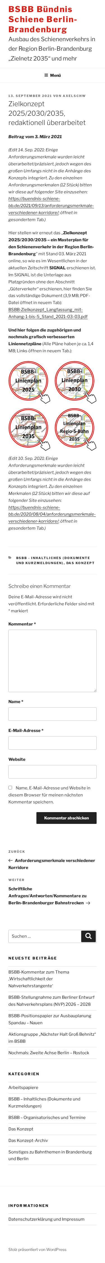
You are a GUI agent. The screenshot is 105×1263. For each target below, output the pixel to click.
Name (15, 701)
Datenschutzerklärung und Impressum (46, 1219)
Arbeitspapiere (23, 1087)
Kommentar (22, 624)
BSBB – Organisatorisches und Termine (47, 1117)
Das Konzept (80, 563)
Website (16, 759)
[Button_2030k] (76, 382)
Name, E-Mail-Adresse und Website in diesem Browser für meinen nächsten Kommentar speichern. (49, 795)
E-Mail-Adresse (25, 730)
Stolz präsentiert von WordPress (37, 1249)
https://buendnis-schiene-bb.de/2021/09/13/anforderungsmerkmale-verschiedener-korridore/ (51, 205)
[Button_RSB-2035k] (76, 429)
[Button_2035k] (29, 429)
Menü (55, 75)
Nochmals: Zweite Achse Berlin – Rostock (48, 1052)
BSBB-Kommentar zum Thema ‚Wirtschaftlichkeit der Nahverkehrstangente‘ (38, 979)
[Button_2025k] (29, 382)
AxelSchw (74, 96)
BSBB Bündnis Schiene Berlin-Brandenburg (43, 19)
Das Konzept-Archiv (28, 1140)
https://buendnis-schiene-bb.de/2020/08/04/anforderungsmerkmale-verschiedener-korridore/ (52, 514)
